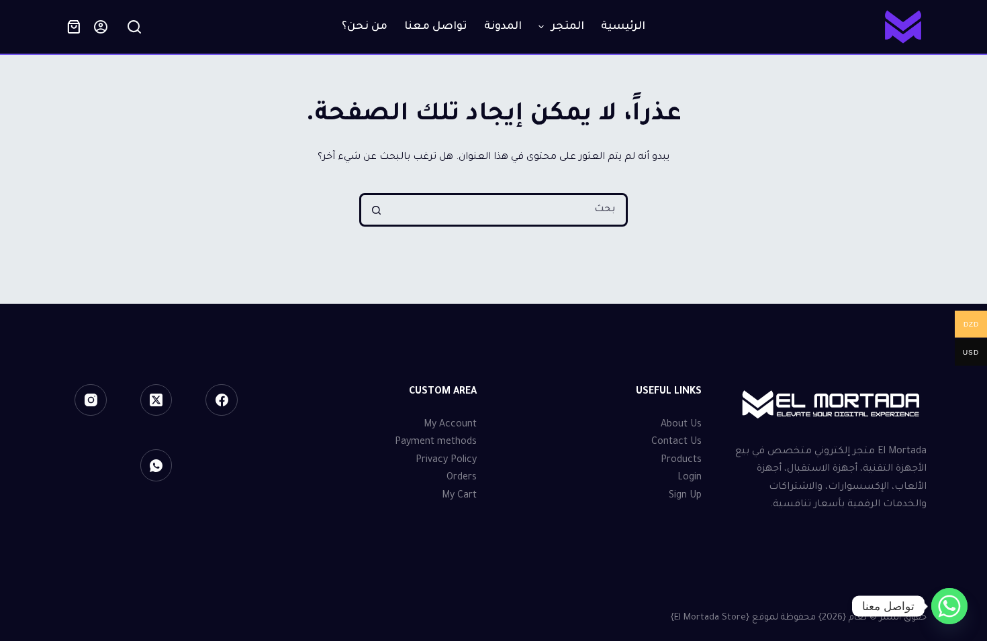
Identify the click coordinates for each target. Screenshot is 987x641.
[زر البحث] (376, 210)
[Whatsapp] (949, 606)
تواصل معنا (435, 27)
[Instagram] (91, 400)
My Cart (459, 496)
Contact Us (676, 442)
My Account (450, 425)
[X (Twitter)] (156, 400)
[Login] (100, 27)
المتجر (567, 27)
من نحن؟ (364, 27)
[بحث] (134, 27)
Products (681, 460)
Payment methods (436, 442)
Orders (461, 478)
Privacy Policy (446, 460)
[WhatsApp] (156, 465)
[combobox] (508, 210)
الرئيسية (623, 27)
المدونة (503, 27)
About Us (681, 425)
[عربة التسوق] (74, 27)
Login (689, 478)
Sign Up (685, 496)
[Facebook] (221, 400)
